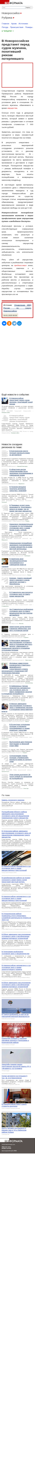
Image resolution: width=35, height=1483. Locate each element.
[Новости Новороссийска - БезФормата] (11, 2)
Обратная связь (6, 1147)
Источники (23, 24)
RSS (15, 1150)
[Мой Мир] (19, 323)
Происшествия (16, 27)
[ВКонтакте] (4, 323)
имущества (12, 108)
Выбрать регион (6, 1148)
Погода (5, 27)
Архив (14, 24)
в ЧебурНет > (8, 31)
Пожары (28, 27)
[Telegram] (14, 323)
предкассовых (20, 265)
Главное (5, 24)
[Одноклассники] (9, 323)
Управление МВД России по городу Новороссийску (17, 308)
